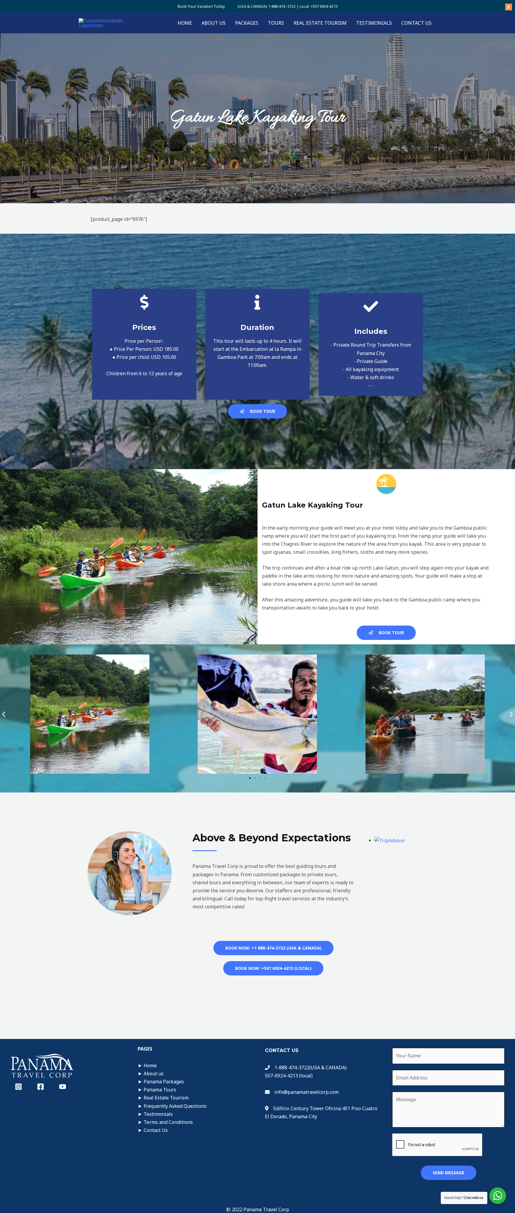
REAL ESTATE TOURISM (320, 23)
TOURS (276, 23)
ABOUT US (213, 23)
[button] (3, 714)
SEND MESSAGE (448, 1172)
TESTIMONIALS (374, 23)
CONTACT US (416, 23)
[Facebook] (40, 1087)
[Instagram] (18, 1087)
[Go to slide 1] (250, 778)
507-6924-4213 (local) (289, 1075)
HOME (185, 23)
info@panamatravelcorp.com (306, 1092)
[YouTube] (63, 1087)
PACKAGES (246, 23)
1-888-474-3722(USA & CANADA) (309, 1067)
